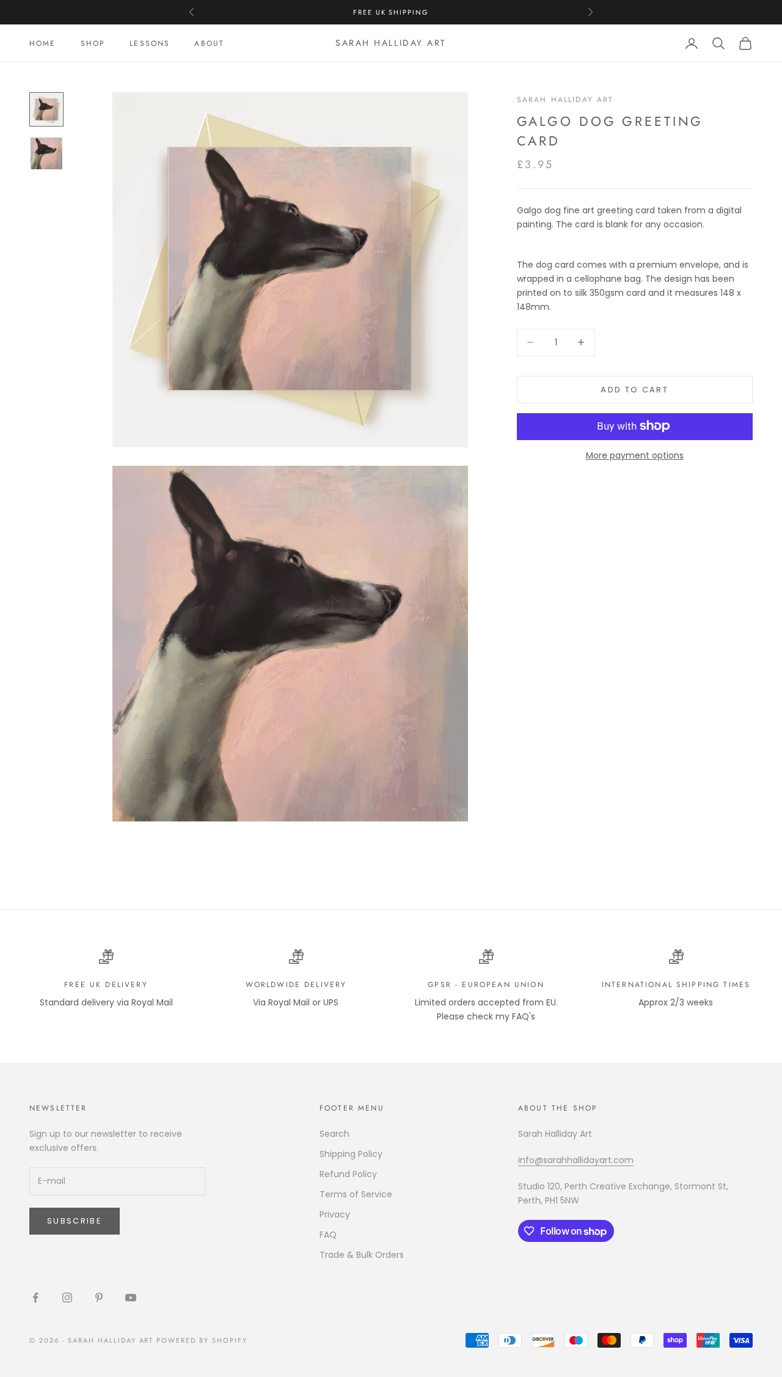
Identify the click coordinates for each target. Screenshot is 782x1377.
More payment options (635, 455)
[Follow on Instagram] (67, 1297)
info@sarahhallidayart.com (576, 1160)
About (209, 43)
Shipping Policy (351, 1154)
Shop (93, 43)
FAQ (328, 1234)
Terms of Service (356, 1194)
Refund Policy (348, 1174)
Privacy (335, 1214)
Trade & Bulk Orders (362, 1255)
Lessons (150, 43)
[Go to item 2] (46, 153)
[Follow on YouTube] (131, 1297)
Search (334, 1134)
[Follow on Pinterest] (99, 1297)
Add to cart (634, 389)
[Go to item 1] (46, 109)
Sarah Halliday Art (565, 99)
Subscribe (74, 1221)
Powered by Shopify (201, 1340)
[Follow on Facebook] (35, 1297)
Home (42, 43)
